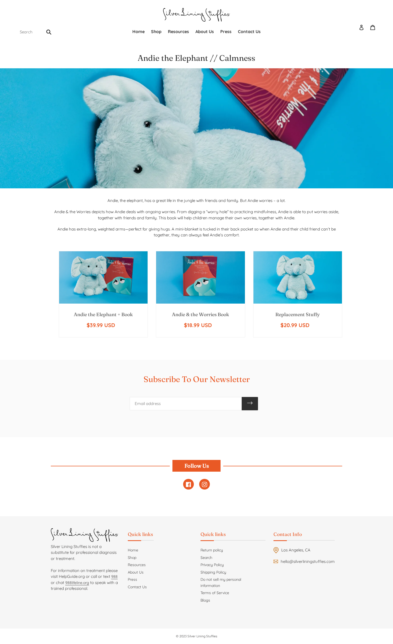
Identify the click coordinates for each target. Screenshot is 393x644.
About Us (136, 572)
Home (133, 550)
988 (114, 576)
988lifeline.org (77, 582)
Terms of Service (215, 592)
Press (132, 579)
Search (206, 557)
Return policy (212, 550)
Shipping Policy (213, 572)
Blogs (205, 600)
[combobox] (35, 32)
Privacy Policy (212, 564)
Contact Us (137, 587)
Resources (137, 564)
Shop (132, 557)
